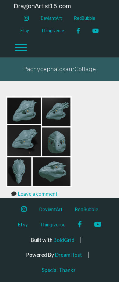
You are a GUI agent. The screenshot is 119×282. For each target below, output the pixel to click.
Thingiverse (52, 30)
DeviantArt (51, 18)
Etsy (24, 30)
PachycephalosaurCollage (59, 69)
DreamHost (68, 255)
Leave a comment (38, 194)
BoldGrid (63, 240)
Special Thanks (59, 270)
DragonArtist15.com (42, 6)
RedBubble (84, 18)
